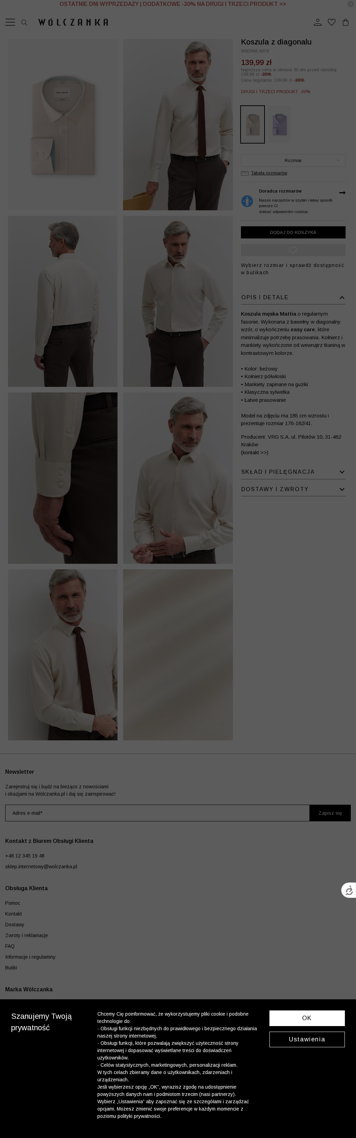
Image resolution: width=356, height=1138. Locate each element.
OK (307, 1018)
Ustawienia (307, 1039)
